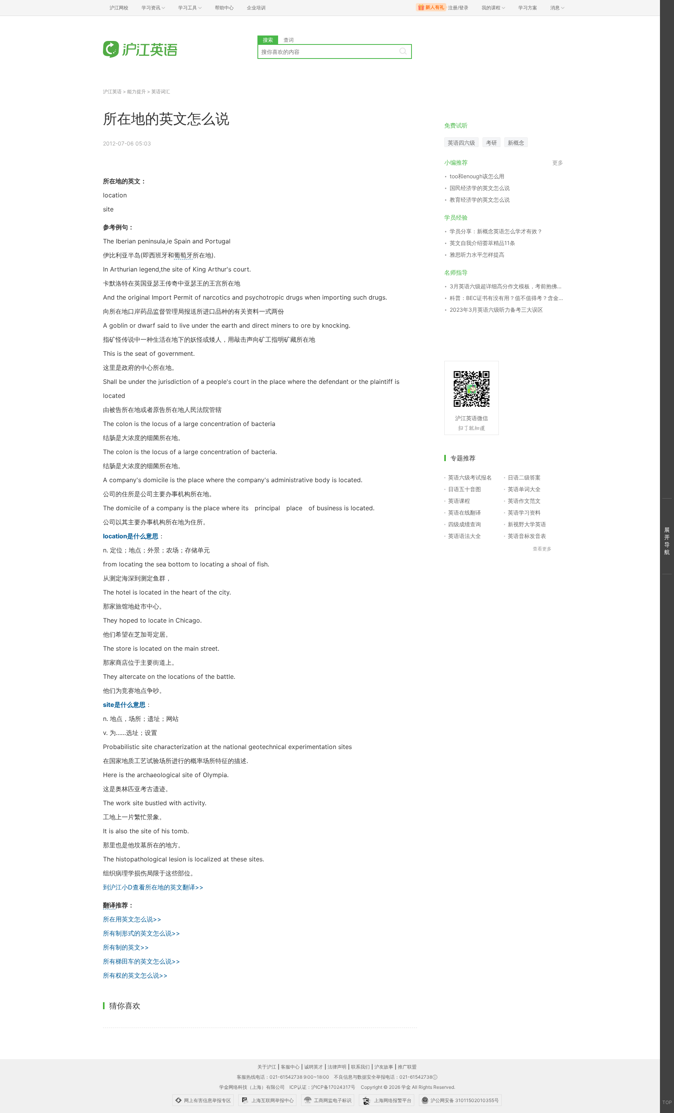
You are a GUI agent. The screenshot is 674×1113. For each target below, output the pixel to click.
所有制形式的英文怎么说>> (141, 933)
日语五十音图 (464, 489)
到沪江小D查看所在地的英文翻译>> (153, 887)
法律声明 (337, 1067)
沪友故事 (383, 1067)
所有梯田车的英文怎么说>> (141, 961)
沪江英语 (112, 91)
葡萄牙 (183, 255)
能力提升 (136, 91)
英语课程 (459, 500)
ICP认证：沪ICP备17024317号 (322, 1087)
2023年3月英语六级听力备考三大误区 (496, 309)
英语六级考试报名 (470, 477)
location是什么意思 (130, 536)
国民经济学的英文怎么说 (480, 188)
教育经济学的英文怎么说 (480, 199)
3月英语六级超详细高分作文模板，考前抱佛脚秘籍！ (506, 286)
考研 (491, 142)
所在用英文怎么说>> (132, 919)
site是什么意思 (124, 704)
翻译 (109, 905)
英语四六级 (461, 142)
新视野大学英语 (527, 524)
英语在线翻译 (464, 512)
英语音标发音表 (527, 536)
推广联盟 (407, 1067)
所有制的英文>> (126, 947)
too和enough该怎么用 (477, 176)
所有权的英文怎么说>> (135, 975)
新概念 (516, 142)
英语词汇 (160, 91)
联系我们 (360, 1067)
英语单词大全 (524, 489)
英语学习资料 (524, 512)
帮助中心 (224, 8)
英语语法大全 (464, 536)
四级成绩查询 (464, 524)
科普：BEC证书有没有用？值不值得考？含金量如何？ (506, 298)
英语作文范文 (524, 500)
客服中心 (290, 1067)
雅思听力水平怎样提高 (477, 254)
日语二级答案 (524, 477)
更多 (557, 162)
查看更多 (542, 549)
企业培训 (256, 8)
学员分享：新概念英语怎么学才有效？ (496, 231)
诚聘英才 (313, 1067)
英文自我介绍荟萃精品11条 (482, 243)
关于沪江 (266, 1067)
